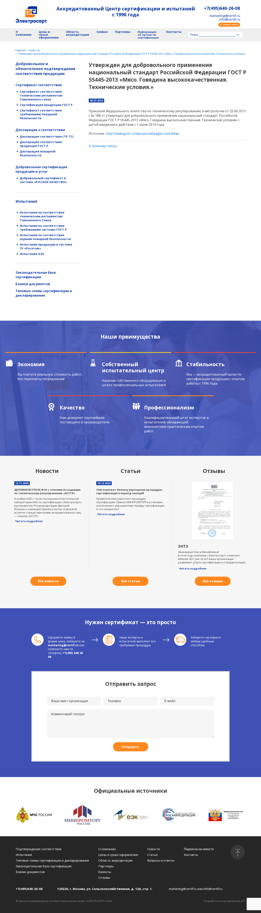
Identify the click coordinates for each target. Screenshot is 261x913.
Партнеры (122, 31)
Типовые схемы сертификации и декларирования (43, 293)
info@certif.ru (229, 19)
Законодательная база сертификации (35, 274)
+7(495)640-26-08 (222, 8)
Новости (153, 849)
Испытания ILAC (32, 254)
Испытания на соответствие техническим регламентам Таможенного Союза (42, 216)
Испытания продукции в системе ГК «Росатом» (46, 246)
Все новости (48, 581)
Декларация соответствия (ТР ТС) (46, 136)
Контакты (173, 31)
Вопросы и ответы (160, 860)
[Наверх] (238, 852)
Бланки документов (32, 284)
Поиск (194, 35)
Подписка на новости (199, 849)
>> (237, 35)
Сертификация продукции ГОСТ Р (46, 105)
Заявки (102, 31)
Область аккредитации (77, 33)
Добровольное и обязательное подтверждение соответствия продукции (45, 68)
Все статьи (130, 581)
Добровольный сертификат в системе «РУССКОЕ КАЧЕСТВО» (43, 180)
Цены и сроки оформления (49, 34)
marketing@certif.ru (224, 15)
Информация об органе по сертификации (148, 34)
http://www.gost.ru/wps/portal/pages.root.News (142, 133)
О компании (23, 33)
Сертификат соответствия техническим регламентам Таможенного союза (41, 95)
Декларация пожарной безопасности (37, 153)
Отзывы (104, 877)
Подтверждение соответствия (38, 849)
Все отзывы (213, 581)
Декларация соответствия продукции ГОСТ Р (41, 144)
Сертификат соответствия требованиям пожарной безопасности (41, 114)
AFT (243, 901)
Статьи (152, 855)
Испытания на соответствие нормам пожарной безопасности (45, 237)
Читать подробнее (29, 521)
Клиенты (104, 872)
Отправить (130, 747)
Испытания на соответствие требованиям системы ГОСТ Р (43, 227)
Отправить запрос (229, 24)
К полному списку (103, 146)
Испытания (26, 201)
